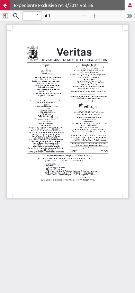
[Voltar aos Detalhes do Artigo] (5, 5)
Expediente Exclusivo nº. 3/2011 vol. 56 (53, 5)
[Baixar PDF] (130, 5)
